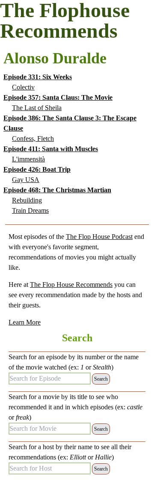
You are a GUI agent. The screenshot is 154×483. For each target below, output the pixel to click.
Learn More (25, 322)
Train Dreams (30, 210)
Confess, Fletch (33, 138)
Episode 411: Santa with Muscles (50, 148)
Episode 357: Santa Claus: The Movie (58, 97)
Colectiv (23, 87)
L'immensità (28, 159)
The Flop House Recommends (71, 284)
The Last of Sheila (37, 107)
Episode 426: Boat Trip (37, 169)
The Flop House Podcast (99, 236)
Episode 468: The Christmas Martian (57, 190)
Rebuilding (27, 200)
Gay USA (25, 179)
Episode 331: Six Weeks (37, 76)
